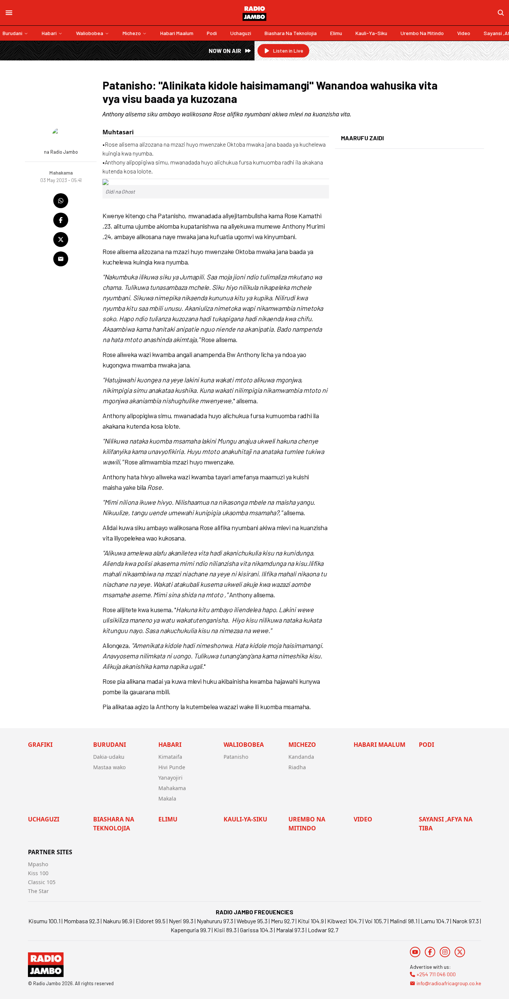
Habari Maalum (176, 33)
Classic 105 (42, 882)
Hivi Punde (171, 767)
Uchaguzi (240, 33)
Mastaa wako (109, 767)
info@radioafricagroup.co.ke (449, 983)
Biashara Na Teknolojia (291, 33)
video (463, 33)
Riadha (297, 767)
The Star (38, 891)
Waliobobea (89, 33)
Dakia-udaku (108, 756)
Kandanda (301, 756)
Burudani (12, 33)
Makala (167, 798)
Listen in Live (288, 50)
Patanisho (236, 756)
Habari (49, 33)
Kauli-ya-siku (371, 33)
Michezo (132, 33)
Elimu (336, 33)
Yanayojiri (170, 777)
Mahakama (172, 788)
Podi (212, 33)
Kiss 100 (38, 873)
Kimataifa (170, 756)
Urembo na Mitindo (422, 33)
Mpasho (38, 864)
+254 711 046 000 (436, 974)
